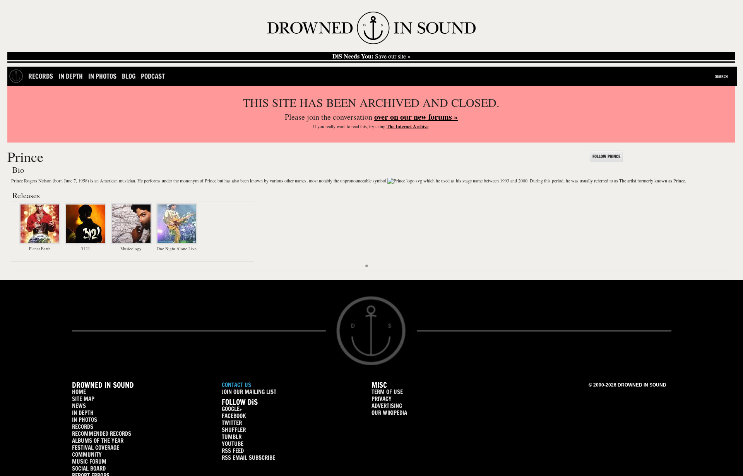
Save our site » (371, 56)
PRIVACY (382, 399)
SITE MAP (83, 399)
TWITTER (232, 423)
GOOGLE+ (232, 409)
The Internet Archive (407, 126)
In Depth (70, 76)
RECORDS (82, 427)
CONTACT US (236, 385)
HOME (79, 392)
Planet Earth (40, 248)
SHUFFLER (234, 430)
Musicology (131, 248)
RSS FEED (233, 451)
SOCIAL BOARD (89, 468)
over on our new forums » (416, 116)
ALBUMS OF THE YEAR (97, 440)
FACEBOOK (234, 416)
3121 (85, 248)
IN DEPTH (83, 413)
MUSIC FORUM (89, 461)
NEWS (79, 406)
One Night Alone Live (177, 248)
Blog (128, 76)
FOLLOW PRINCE (606, 156)
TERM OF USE (387, 392)
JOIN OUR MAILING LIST (249, 392)
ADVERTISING (387, 406)
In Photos (102, 76)
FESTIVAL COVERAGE (95, 447)
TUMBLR (231, 437)
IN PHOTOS (84, 420)
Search (721, 76)
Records (40, 76)
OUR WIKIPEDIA (389, 413)
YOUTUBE (232, 444)
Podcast (153, 76)
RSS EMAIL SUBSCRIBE (248, 458)
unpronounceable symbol (363, 180)
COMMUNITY (87, 454)
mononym (189, 180)
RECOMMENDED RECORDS (101, 434)
